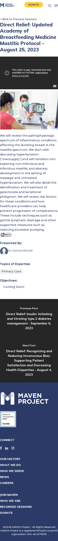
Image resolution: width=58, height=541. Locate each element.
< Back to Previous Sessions (18, 19)
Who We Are (10, 501)
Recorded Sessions (16, 507)
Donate (6, 513)
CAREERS (7, 483)
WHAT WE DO (10, 465)
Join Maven (9, 495)
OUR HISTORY (10, 459)
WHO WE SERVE (12, 471)
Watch (7, 234)
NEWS (4, 477)
